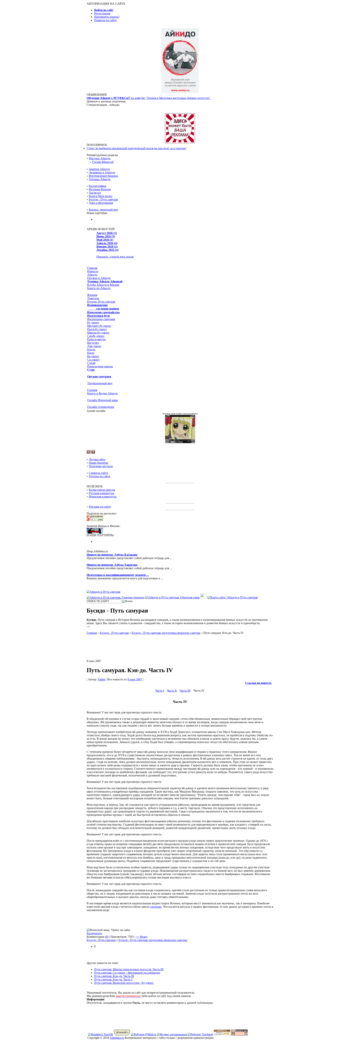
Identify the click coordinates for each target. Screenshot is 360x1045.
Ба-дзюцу (93, 356)
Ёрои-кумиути (96, 339)
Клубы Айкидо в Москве (103, 284)
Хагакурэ (95, 192)
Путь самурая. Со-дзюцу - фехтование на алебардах (127, 972)
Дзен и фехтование (101, 202)
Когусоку (93, 342)
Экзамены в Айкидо (102, 172)
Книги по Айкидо (98, 288)
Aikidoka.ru (117, 1037)
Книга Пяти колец (100, 196)
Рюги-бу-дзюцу (97, 329)
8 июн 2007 (135, 679)
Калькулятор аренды (102, 489)
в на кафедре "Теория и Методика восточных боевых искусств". (149, 98)
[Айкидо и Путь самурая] (103, 591)
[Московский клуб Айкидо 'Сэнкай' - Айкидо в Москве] (95, 532)
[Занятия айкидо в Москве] (180, 92)
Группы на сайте (99, 476)
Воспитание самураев (101, 319)
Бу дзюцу (93, 322)
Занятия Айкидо (99, 169)
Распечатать (94, 933)
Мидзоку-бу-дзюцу (99, 325)
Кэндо (91, 349)
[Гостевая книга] (203, 597)
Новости (92, 271)
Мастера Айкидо (99, 158)
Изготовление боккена (103, 175)
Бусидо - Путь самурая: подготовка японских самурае (152, 940)
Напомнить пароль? (107, 16)
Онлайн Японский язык (102, 400)
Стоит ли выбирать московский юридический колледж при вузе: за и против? (136, 148)
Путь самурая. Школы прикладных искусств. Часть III (128, 969)
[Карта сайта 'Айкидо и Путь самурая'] (232, 597)
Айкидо (92, 274)
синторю (155, 906)
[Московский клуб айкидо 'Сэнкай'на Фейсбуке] (93, 452)
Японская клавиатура (102, 496)
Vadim (101, 679)
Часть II (172, 690)
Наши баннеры (98, 462)
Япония (92, 295)
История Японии (100, 189)
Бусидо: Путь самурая (101, 301)
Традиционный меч (99, 383)
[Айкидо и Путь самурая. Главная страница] (115, 597)
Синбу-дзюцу (95, 336)
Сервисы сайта (98, 472)
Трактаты (93, 298)
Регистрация (102, 13)
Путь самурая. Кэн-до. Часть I (113, 979)
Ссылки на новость (258, 683)
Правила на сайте (105, 20)
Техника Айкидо (99, 179)
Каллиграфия (97, 186)
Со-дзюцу (93, 359)
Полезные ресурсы (101, 466)
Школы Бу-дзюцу (98, 332)
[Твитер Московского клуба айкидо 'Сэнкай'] (89, 452)
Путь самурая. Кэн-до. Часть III (114, 976)
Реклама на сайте (100, 506)
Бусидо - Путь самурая (103, 199)
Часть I (159, 690)
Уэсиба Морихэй (103, 162)
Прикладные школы (100, 366)
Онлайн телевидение (100, 406)
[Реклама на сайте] (180, 142)
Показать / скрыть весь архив (115, 256)
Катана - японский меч (103, 209)
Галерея (92, 390)
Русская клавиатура (101, 493)
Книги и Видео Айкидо (102, 393)
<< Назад (141, 936)
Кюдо (90, 352)
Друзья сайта (97, 459)
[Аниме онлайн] (180, 442)
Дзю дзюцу (94, 346)
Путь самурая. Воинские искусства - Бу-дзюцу (124, 982)
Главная (92, 268)
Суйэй (91, 363)
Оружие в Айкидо (99, 278)
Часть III (185, 690)
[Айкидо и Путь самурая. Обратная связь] (172, 597)
